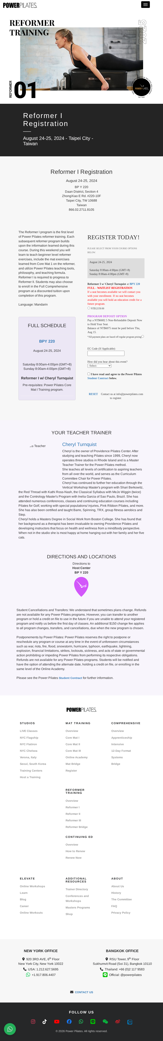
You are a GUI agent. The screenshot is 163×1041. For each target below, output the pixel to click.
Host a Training (30, 777)
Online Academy (77, 757)
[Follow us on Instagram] (34, 1021)
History (116, 892)
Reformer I (73, 807)
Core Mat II (73, 744)
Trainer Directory (77, 889)
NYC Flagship (29, 737)
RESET (93, 394)
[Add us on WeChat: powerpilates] (106, 1021)
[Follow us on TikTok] (45, 1021)
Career (24, 906)
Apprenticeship (121, 737)
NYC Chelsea (28, 750)
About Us (117, 886)
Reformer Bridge (77, 827)
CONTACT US (84, 992)
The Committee (121, 899)
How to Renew (75, 851)
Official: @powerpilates (125, 975)
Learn (24, 892)
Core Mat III (73, 750)
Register (71, 770)
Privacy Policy (120, 912)
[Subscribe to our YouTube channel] (57, 1021)
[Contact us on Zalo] (129, 1021)
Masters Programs (78, 907)
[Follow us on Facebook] (70, 1021)
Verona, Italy (28, 757)
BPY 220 (135, 284)
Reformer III (73, 820)
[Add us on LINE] (93, 1021)
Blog (23, 899)
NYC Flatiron (28, 744)
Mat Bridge (73, 763)
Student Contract (98, 378)
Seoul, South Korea (33, 763)
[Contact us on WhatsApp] (81, 1021)
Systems (117, 757)
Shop (69, 914)
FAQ (114, 906)
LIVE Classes (29, 730)
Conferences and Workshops (77, 898)
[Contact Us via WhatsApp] (10, 1029)
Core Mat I (72, 737)
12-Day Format (121, 750)
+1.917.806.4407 (44, 975)
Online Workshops (32, 886)
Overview (72, 730)
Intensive (117, 744)
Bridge (115, 763)
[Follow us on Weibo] (118, 1021)
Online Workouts (31, 912)
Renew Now (74, 857)
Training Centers (31, 770)
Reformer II (73, 813)
